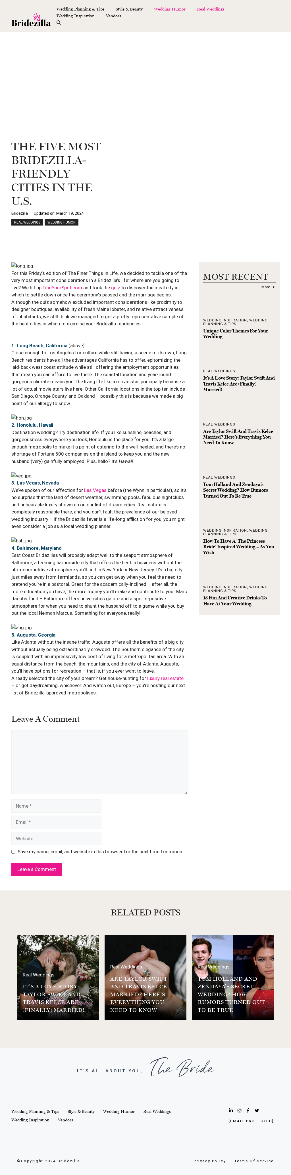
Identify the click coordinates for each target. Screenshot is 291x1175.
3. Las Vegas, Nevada (35, 483)
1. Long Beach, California (39, 345)
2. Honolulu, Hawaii (32, 425)
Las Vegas (95, 490)
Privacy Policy (210, 1161)
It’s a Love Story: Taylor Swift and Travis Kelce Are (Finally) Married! (239, 383)
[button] (58, 22)
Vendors (113, 15)
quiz (115, 287)
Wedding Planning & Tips (80, 9)
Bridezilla (19, 213)
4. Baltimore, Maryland (36, 548)
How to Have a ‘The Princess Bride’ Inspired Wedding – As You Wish (238, 546)
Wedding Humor (170, 9)
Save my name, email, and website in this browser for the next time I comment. (101, 851)
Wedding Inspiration (76, 15)
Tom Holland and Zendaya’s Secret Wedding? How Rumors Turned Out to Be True (235, 490)
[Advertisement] (145, 74)
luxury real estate (165, 678)
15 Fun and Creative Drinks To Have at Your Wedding (235, 600)
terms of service (254, 1161)
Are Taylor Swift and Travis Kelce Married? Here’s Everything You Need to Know (238, 437)
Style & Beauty (129, 9)
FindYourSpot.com (62, 287)
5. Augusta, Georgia (33, 635)
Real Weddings (211, 9)
